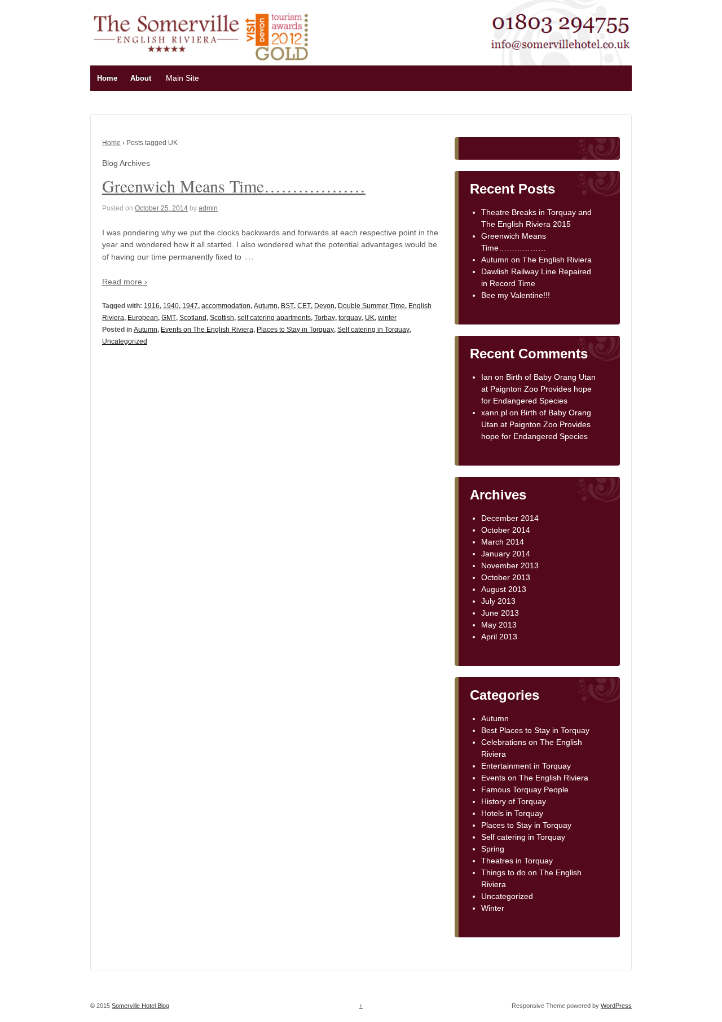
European (142, 318)
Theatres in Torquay (517, 860)
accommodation (225, 306)
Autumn (266, 306)
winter (387, 318)
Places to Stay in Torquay (295, 330)
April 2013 (499, 636)
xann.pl (494, 412)
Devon (324, 306)
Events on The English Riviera (207, 330)
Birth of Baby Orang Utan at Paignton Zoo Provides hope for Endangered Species (538, 388)
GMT (168, 318)
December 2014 (510, 518)
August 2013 (503, 589)
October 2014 (505, 529)
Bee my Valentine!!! (515, 295)
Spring (492, 848)
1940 (171, 306)
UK (370, 318)
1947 (190, 306)
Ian (486, 376)
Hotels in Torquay (512, 813)
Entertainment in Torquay (526, 765)
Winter (492, 908)
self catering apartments (274, 318)
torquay (350, 318)
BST (287, 306)
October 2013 (505, 577)
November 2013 (510, 565)
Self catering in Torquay (373, 330)
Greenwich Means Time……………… (234, 185)
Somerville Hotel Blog (140, 1005)
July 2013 (498, 601)
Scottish (222, 318)
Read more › (124, 281)
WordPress (616, 1005)
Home (107, 78)
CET (304, 306)
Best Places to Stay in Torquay (535, 730)
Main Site (182, 77)
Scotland (192, 318)
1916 (152, 306)
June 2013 (500, 612)
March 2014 (502, 541)
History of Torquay (513, 801)
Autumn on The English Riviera (536, 259)
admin (208, 208)
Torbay (324, 318)
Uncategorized (124, 341)
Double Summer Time (371, 306)
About (140, 78)
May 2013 (499, 624)
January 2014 (505, 553)
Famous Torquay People (525, 789)
